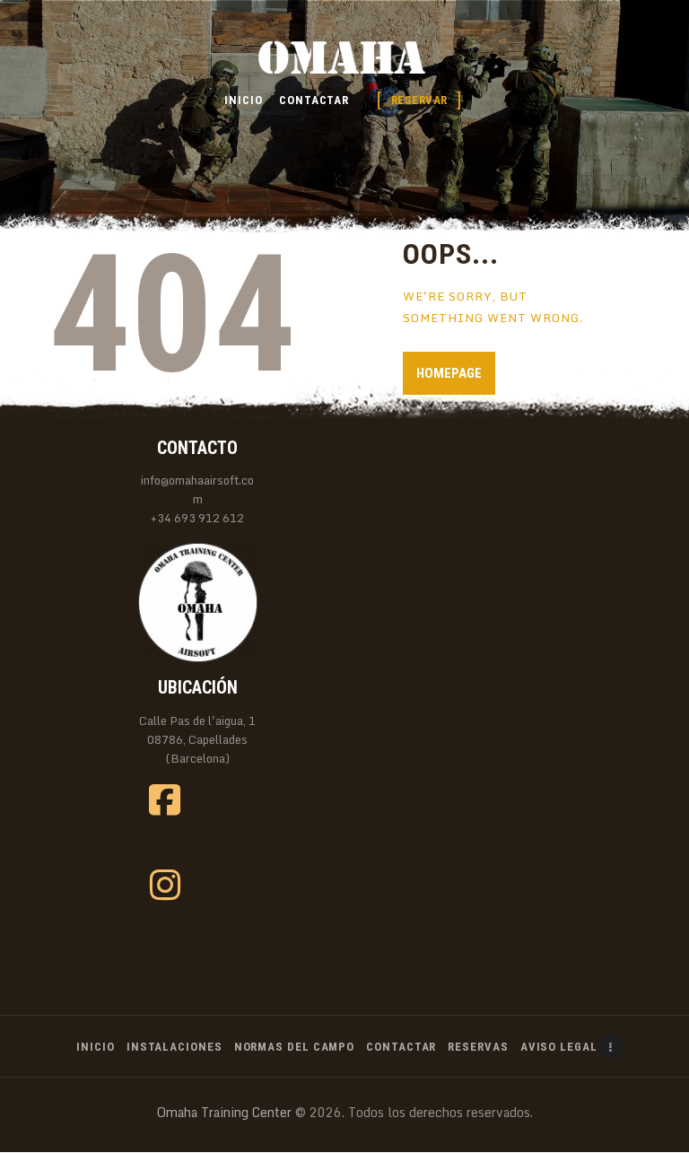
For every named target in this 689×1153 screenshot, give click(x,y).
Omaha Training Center (224, 1112)
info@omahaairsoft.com (197, 489)
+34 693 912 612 (197, 518)
